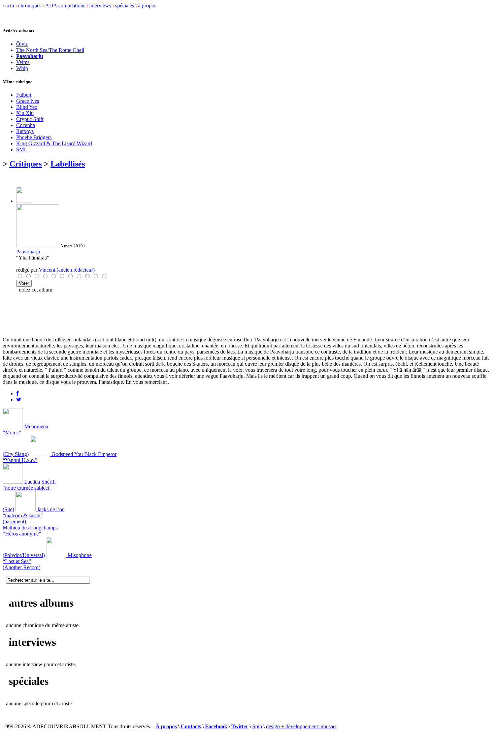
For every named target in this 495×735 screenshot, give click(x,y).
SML (21, 149)
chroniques (29, 5)
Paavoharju (28, 251)
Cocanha (25, 125)
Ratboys (25, 131)
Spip (257, 726)
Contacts (191, 726)
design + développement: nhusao (301, 726)
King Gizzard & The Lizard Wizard (54, 143)
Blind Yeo (26, 107)
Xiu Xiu (25, 113)
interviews (100, 5)
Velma (23, 62)
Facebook (216, 726)
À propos (166, 726)
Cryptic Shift (29, 119)
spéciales (124, 5)
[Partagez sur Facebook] (17, 393)
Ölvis (22, 44)
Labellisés (68, 163)
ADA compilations (65, 5)
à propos (147, 5)
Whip (22, 68)
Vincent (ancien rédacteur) (67, 270)
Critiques (25, 163)
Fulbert (23, 95)
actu (9, 5)
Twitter (239, 726)
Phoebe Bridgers (34, 137)
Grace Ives (27, 101)
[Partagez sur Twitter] (18, 399)
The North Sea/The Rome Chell (50, 50)
